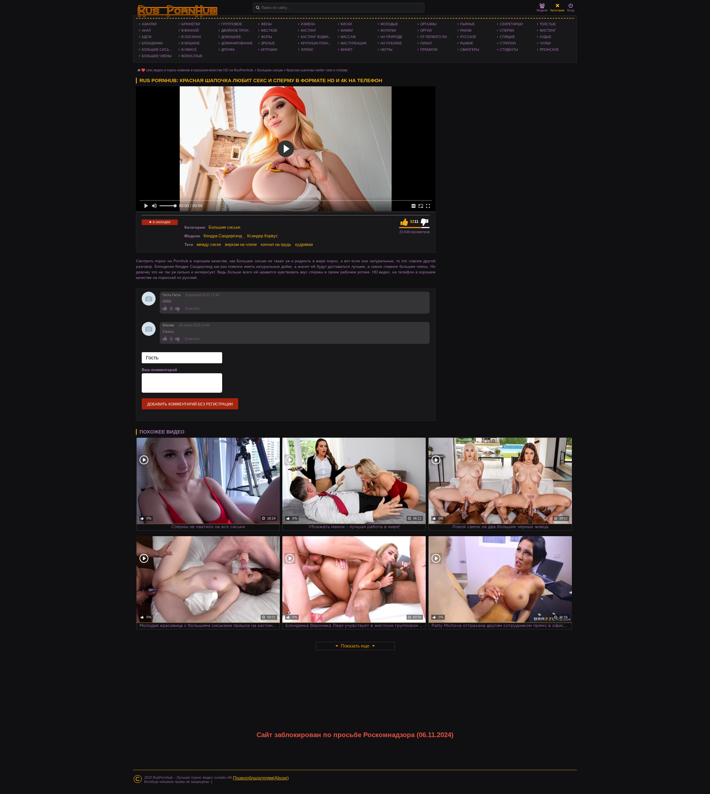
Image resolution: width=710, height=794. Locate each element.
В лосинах (191, 37)
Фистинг (548, 30)
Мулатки (388, 30)
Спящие (507, 37)
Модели (542, 10)
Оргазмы (428, 24)
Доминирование (237, 43)
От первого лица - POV (437, 37)
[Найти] (258, 7)
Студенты (509, 50)
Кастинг (308, 30)
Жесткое (269, 30)
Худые (545, 37)
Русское (468, 37)
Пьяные (467, 24)
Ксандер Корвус (262, 235)
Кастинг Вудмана (317, 37)
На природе (391, 37)
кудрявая (304, 244)
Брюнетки (190, 24)
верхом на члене (241, 244)
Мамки (347, 30)
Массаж (348, 37)
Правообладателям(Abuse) (261, 778)
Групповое (231, 24)
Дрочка (228, 50)
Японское (549, 50)
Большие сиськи (158, 50)
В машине (190, 43)
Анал (146, 30)
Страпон (508, 43)
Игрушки (269, 50)
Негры (386, 50)
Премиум (428, 50)
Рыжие (466, 43)
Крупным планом (317, 43)
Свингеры (469, 50)
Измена (308, 24)
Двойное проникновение (238, 30)
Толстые (548, 24)
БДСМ (146, 37)
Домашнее (231, 37)
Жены (266, 24)
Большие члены (157, 56)
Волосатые (191, 56)
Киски (346, 24)
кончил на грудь (276, 244)
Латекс (307, 50)
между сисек (209, 244)
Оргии (426, 30)
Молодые (389, 24)
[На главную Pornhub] (177, 11)
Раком (465, 30)
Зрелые (268, 43)
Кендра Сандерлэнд (223, 235)
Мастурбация (353, 43)
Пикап (426, 43)
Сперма (507, 30)
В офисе (189, 50)
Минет (347, 50)
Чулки (545, 43)
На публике (391, 43)
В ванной (190, 30)
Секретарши (511, 24)
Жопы (266, 37)
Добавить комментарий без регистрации (190, 404)
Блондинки (152, 43)
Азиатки (149, 24)
